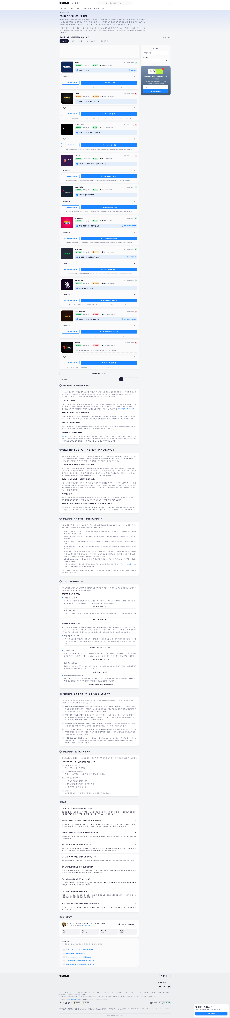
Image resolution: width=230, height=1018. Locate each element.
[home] (60, 12)
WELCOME (132, 257)
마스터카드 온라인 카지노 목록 (100, 659)
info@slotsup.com (74, 999)
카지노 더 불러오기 (98, 373)
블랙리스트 (91, 41)
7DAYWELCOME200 (129, 319)
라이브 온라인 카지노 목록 (100, 619)
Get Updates (157, 91)
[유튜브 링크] (160, 986)
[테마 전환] (169, 3)
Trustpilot (164, 1003)
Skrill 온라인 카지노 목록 (100, 672)
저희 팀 (64, 436)
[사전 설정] (155, 60)
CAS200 (133, 70)
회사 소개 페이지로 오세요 (126, 409)
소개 (73, 3)
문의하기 (77, 3)
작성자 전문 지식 (87, 925)
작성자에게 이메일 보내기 (128, 924)
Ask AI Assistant (72, 82)
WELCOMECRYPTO (130, 226)
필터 (157, 48)
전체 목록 (104, 41)
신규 (73, 41)
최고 (64, 41)
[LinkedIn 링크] (169, 986)
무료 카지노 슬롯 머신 (127, 564)
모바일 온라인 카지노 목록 (100, 606)
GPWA (78, 1003)
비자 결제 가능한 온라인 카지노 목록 (100, 647)
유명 (80, 41)
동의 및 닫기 (211, 1013)
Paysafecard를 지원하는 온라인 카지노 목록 (100, 684)
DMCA (87, 1003)
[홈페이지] (64, 3)
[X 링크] (164, 986)
